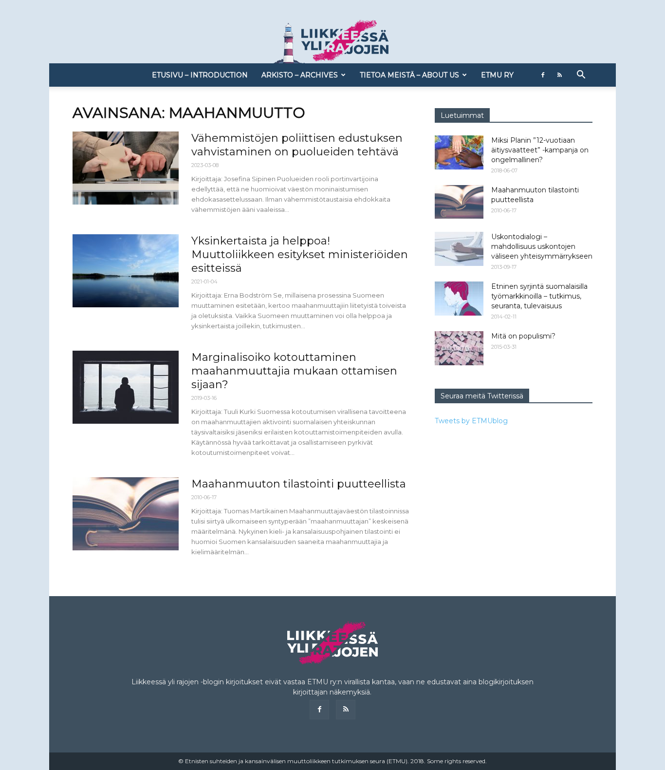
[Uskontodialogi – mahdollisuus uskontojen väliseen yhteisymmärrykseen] (459, 249)
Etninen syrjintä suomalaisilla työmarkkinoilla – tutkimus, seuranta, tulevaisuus (539, 296)
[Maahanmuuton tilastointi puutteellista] (126, 513)
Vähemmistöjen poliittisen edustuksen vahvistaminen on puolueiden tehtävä (297, 144)
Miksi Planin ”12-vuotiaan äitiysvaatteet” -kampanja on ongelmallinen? (540, 150)
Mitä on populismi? (523, 336)
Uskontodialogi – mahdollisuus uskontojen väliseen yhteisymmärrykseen (541, 246)
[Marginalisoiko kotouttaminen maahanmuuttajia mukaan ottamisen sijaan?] (126, 387)
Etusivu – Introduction (200, 75)
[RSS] (559, 75)
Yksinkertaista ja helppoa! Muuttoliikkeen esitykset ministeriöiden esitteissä (299, 254)
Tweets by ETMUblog (471, 420)
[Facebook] (543, 75)
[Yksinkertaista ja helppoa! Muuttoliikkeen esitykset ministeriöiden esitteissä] (126, 270)
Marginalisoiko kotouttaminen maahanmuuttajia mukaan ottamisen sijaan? (294, 371)
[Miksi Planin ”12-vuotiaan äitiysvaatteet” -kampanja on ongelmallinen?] (459, 152)
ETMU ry (497, 75)
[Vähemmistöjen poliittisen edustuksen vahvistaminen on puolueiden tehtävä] (126, 168)
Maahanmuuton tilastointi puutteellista (298, 483)
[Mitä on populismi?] (459, 348)
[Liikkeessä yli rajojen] (332, 41)
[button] (580, 75)
